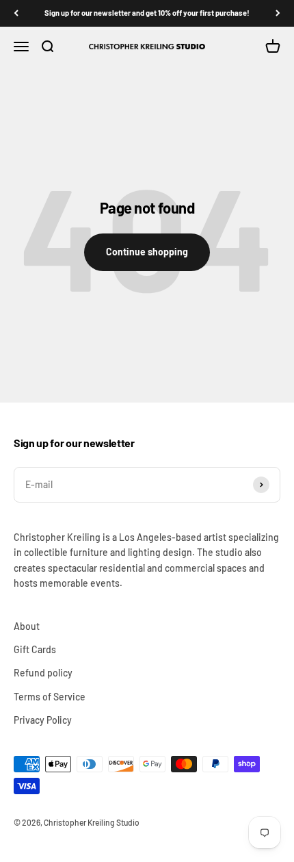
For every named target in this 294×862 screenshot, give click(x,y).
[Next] (278, 13)
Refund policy (43, 673)
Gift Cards (35, 649)
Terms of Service (49, 696)
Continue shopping (147, 251)
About (27, 626)
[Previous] (16, 13)
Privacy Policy (43, 720)
